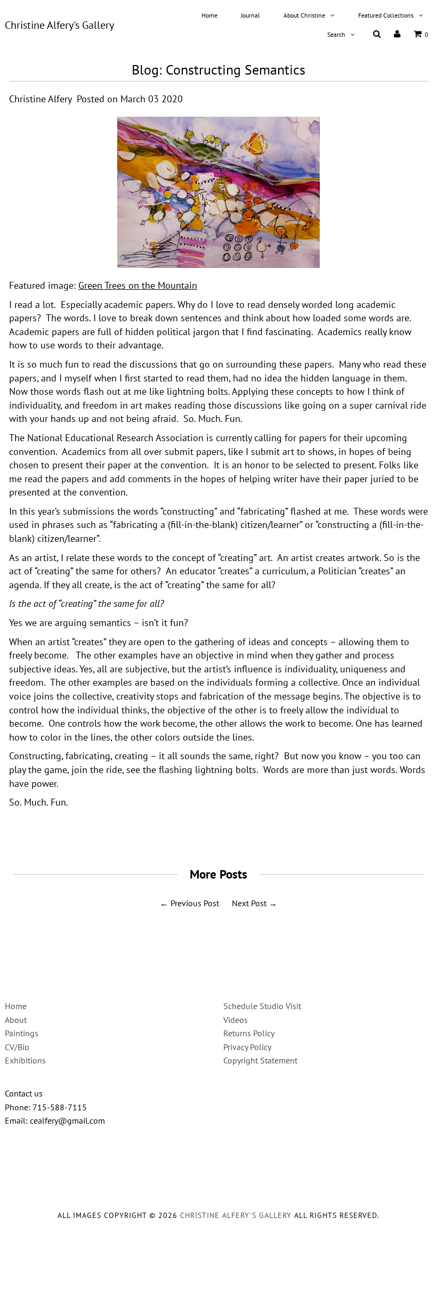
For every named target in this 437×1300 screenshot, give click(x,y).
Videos (235, 1019)
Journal (250, 15)
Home (209, 15)
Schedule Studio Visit (262, 1006)
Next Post (249, 903)
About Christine (304, 15)
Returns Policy (248, 1033)
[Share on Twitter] (215, 831)
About (16, 1019)
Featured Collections (386, 15)
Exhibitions (25, 1060)
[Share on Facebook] (192, 831)
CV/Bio (17, 1047)
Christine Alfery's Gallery (59, 25)
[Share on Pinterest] (240, 831)
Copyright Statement (260, 1060)
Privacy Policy (247, 1047)
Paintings (21, 1033)
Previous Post (195, 903)
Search (336, 34)
